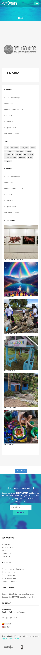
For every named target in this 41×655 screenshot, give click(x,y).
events (28, 151)
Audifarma (14, 148)
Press (6, 115)
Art (7, 148)
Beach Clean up (8, 575)
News (6, 104)
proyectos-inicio (11, 158)
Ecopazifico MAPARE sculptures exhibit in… (20, 597)
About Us (6, 544)
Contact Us (6, 553)
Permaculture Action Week (13, 569)
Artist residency (8, 572)
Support (8, 161)
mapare (18, 154)
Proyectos (8, 127)
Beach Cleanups (11, 98)
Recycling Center (9, 578)
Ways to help (7, 547)
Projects (7, 121)
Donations (9, 151)
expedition (9, 154)
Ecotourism (19, 151)
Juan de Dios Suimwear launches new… (18, 594)
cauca (33, 148)
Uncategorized (10, 133)
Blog (4, 550)
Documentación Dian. (10, 639)
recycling (22, 158)
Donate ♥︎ (6, 556)
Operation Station (11, 110)
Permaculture (28, 154)
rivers (30, 158)
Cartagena (24, 148)
